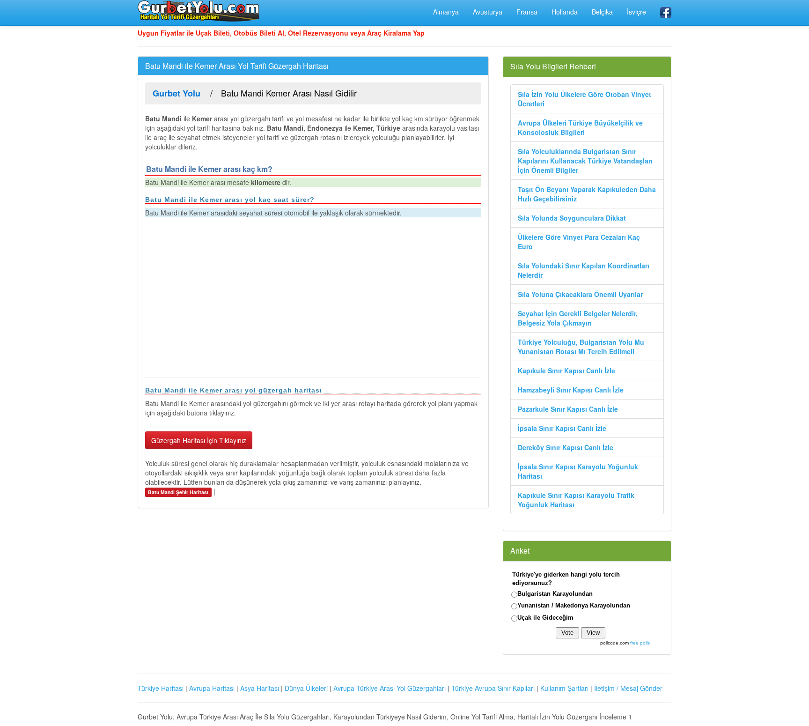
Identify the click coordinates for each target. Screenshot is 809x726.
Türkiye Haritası (161, 688)
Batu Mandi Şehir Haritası (178, 492)
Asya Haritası (259, 688)
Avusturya (487, 11)
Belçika (602, 11)
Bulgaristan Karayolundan (555, 593)
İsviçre (636, 11)
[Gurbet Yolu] (198, 11)
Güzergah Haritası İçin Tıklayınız (198, 440)
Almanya (446, 11)
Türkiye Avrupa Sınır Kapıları (493, 688)
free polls (640, 642)
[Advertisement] (313, 302)
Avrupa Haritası (212, 688)
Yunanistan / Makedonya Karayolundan (573, 605)
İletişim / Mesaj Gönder (628, 688)
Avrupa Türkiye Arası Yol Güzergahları (389, 688)
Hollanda (565, 11)
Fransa (526, 11)
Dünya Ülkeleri (306, 688)
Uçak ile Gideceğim (545, 617)
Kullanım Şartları (564, 688)
